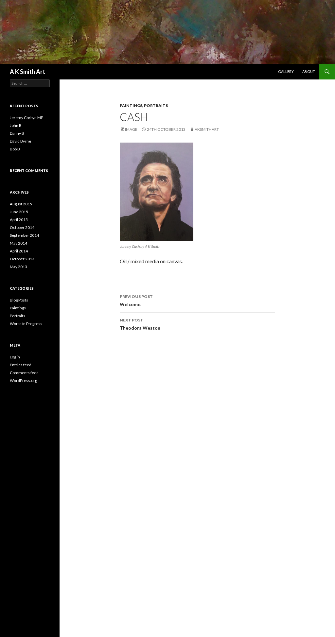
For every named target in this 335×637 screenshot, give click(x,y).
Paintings (131, 105)
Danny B (17, 133)
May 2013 (18, 266)
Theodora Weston (140, 324)
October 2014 (22, 227)
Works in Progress (26, 323)
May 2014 (18, 243)
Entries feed (20, 364)
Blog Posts (19, 300)
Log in (15, 356)
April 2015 (19, 219)
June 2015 (19, 211)
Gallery (286, 71)
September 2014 (24, 235)
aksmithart (207, 129)
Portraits (156, 105)
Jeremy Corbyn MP (26, 117)
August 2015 (21, 203)
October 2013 (22, 258)
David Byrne (20, 141)
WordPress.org (23, 380)
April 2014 (19, 251)
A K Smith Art (27, 71)
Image (131, 129)
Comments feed (24, 372)
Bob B (15, 148)
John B (16, 125)
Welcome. (136, 300)
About (308, 71)
